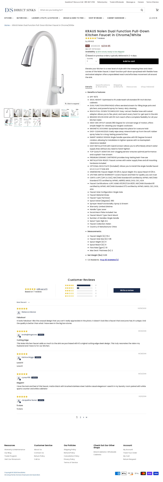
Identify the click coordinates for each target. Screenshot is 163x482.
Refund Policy (69, 453)
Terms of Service (152, 2)
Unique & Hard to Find (73, 18)
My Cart (126, 456)
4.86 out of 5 (41, 289)
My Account (128, 449)
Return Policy (39, 456)
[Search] (142, 10)
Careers (141, 2)
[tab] (88, 87)
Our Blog (7, 453)
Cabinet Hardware (116, 18)
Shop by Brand (96, 18)
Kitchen (8, 18)
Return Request (129, 459)
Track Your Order (130, 453)
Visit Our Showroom (12, 459)
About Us (38, 449)
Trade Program (10, 456)
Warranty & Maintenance (14, 449)
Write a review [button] (127, 290)
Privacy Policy (69, 459)
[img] (22, 308)
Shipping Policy (70, 449)
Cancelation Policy (71, 456)
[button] (90, 38)
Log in (154, 18)
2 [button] (80, 417)
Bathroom (22, 18)
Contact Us (39, 453)
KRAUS (91, 41)
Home (7, 25)
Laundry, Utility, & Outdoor (45, 18)
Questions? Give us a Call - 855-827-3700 (80, 2)
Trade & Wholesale (117, 2)
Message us (130, 2)
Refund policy (102, 2)
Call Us (37, 459)
